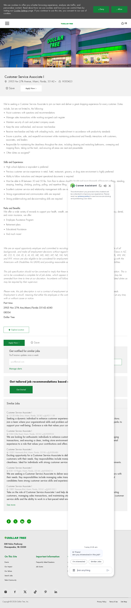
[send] (108, 570)
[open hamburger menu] (7, 23)
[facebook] (6, 592)
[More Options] (73, 570)
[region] (91, 377)
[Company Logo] (67, 23)
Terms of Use (114, 601)
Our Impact (8, 566)
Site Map (124, 601)
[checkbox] (10, 88)
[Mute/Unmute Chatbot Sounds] (105, 186)
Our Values (8, 571)
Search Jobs (9, 575)
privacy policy (84, 196)
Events (7, 562)
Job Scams (39, 566)
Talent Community (10, 580)
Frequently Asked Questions (45, 562)
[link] (15, 369)
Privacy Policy (101, 601)
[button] (31, 88)
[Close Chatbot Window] (109, 186)
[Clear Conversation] (100, 185)
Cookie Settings (21, 11)
